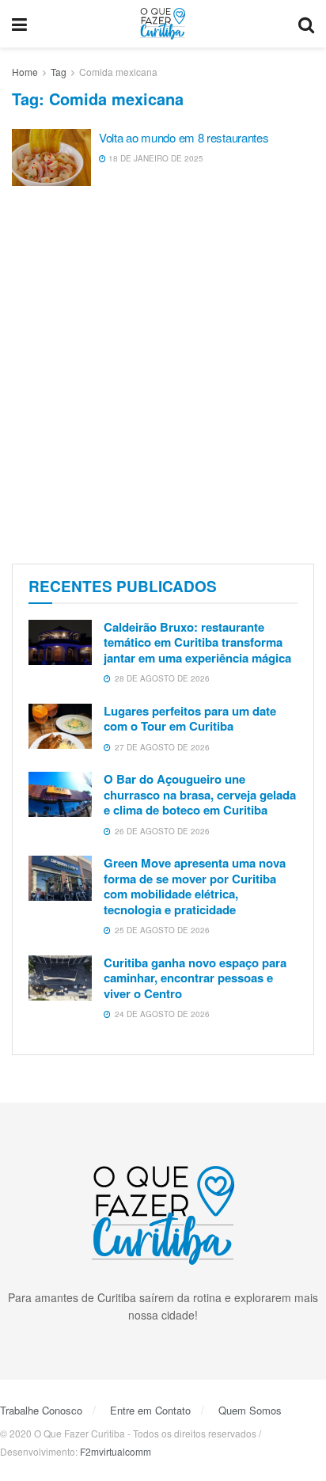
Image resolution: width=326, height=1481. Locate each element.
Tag (58, 71)
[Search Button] (306, 23)
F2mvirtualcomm (115, 1451)
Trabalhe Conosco (41, 1410)
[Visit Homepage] (163, 24)
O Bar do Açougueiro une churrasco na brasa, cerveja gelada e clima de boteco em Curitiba (200, 794)
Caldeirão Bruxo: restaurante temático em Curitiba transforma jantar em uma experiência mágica (197, 642)
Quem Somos (250, 1410)
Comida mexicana (118, 71)
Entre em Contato (150, 1410)
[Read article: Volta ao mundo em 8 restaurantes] (51, 157)
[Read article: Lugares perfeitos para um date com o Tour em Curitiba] (60, 726)
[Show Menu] (19, 23)
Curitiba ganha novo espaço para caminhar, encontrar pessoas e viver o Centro (195, 978)
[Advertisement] (163, 377)
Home (25, 71)
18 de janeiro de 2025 (154, 158)
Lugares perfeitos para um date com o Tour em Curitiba (190, 718)
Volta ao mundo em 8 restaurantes (183, 137)
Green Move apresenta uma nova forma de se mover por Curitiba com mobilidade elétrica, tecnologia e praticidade (195, 886)
